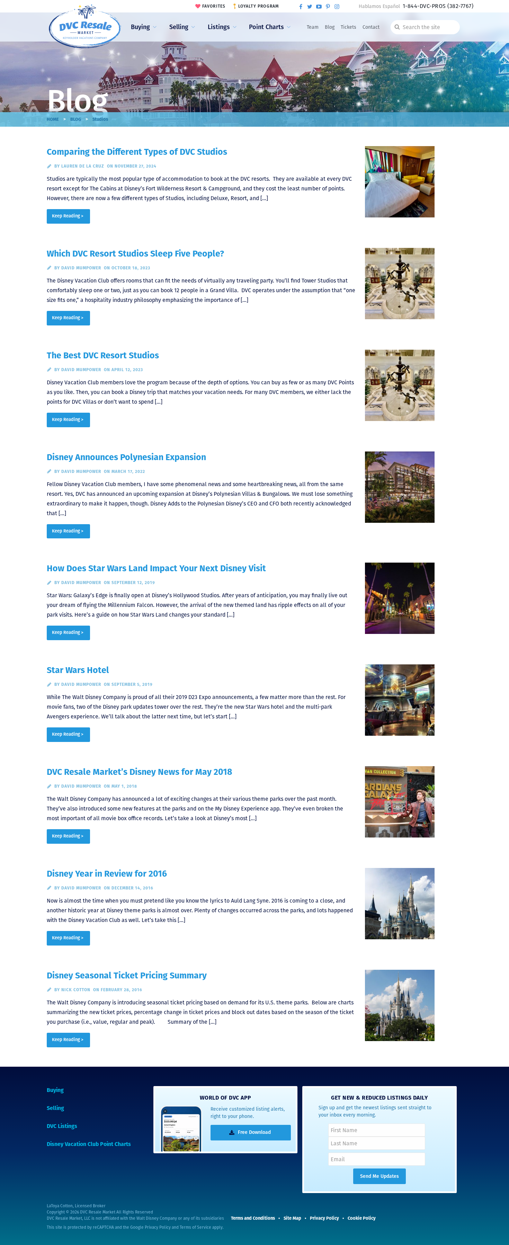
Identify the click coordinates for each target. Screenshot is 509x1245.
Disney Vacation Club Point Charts (89, 1144)
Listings (219, 27)
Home (53, 119)
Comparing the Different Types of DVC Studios (137, 152)
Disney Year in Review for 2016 (107, 874)
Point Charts (266, 27)
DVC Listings (62, 1126)
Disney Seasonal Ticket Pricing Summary (127, 975)
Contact (371, 27)
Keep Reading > (67, 215)
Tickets (348, 27)
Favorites (214, 6)
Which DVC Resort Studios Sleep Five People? (135, 254)
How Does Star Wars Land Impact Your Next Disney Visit (156, 568)
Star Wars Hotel (78, 670)
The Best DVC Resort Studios (103, 355)
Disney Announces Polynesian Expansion (126, 457)
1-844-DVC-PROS (438, 6)
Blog (329, 27)
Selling (178, 27)
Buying (140, 27)
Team (313, 27)
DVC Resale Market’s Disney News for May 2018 (139, 772)
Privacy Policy (158, 1227)
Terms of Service (195, 1227)
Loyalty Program (258, 6)
